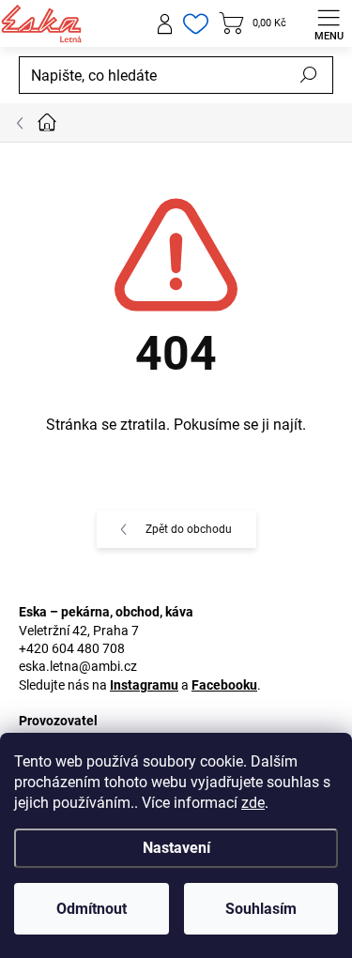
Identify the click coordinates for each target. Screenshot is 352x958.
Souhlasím (261, 909)
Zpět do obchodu (188, 529)
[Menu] (328, 23)
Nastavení (176, 848)
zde (253, 803)
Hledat (309, 75)
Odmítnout (91, 909)
